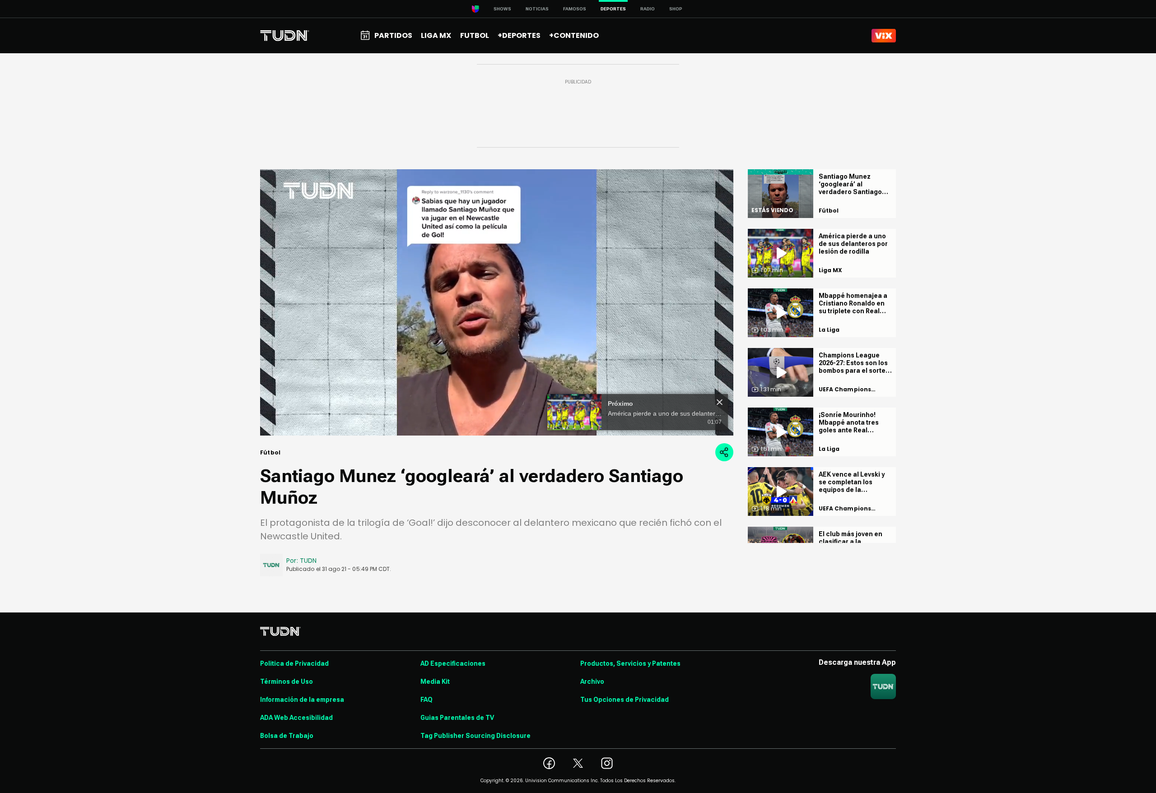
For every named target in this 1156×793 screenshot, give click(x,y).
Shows (502, 8)
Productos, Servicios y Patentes (630, 663)
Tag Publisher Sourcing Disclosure (475, 735)
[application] (496, 302)
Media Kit (435, 681)
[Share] (724, 452)
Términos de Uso (286, 681)
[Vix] (884, 35)
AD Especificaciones (452, 663)
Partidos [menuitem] (393, 35)
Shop (675, 8)
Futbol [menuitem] (474, 35)
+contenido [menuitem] (574, 35)
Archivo (592, 681)
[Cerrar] (719, 402)
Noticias (537, 8)
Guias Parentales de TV (457, 717)
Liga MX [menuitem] (436, 35)
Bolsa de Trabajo (286, 735)
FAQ (426, 699)
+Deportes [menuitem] (519, 35)
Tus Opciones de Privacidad (624, 699)
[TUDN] (284, 35)
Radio (647, 8)
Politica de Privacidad (294, 663)
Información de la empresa (302, 699)
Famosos (574, 8)
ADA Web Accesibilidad (296, 717)
